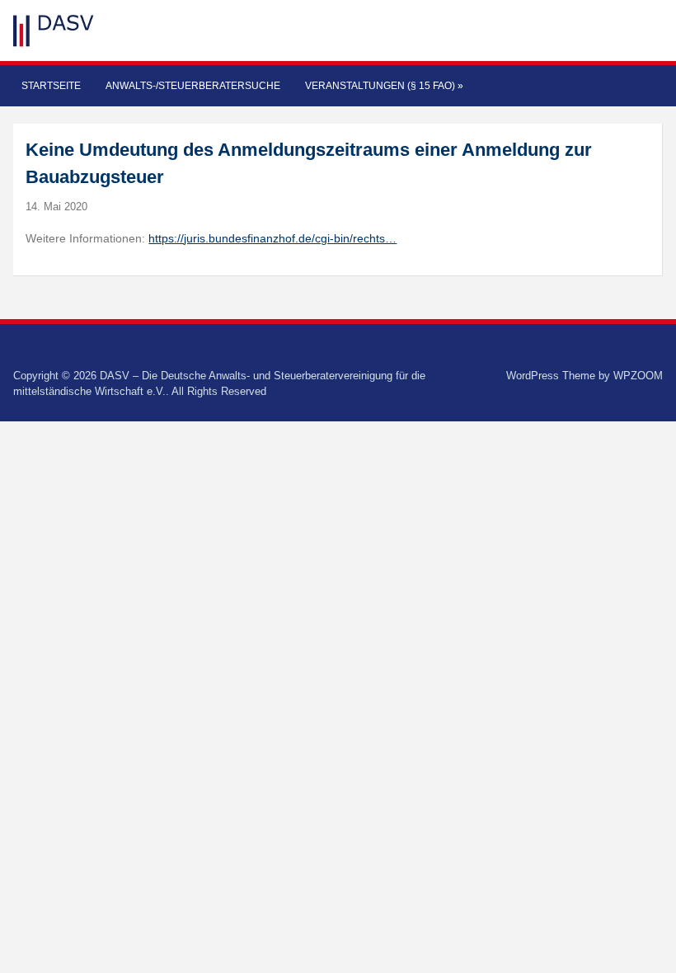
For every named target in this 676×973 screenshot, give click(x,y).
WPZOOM (638, 375)
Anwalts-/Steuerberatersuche (193, 86)
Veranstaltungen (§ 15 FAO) (384, 86)
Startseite (51, 86)
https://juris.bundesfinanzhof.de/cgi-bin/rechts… (272, 238)
